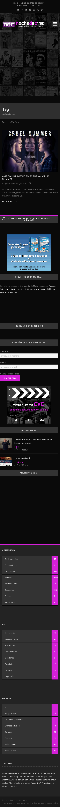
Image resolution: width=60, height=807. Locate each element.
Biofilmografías (11, 559)
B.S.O (16, 447)
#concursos (37, 289)
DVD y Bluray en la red (14, 719)
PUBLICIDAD (22, 6)
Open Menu (55, 24)
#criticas (28, 289)
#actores (15, 289)
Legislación (9, 676)
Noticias (8, 577)
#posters (52, 286)
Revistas (8, 732)
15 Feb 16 (24, 465)
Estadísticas (9, 664)
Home (4, 122)
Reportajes (9, 590)
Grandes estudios (12, 726)
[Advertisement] (30, 66)
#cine (21, 289)
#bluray (51, 289)
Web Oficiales (10, 744)
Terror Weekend (22, 458)
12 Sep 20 (24, 450)
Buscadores (10, 645)
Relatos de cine (11, 583)
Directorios (9, 658)
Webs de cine (10, 750)
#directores (5, 289)
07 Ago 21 (6, 183)
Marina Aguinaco (19, 183)
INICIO (15, 3)
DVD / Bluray (10, 571)
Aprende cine (10, 633)
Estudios (8, 670)
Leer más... (8, 201)
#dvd (45, 289)
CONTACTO (35, 6)
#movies (13, 292)
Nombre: (4, 351)
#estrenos (4, 292)
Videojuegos (10, 602)
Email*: (3, 362)
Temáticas (19, 462)
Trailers (8, 596)
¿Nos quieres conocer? (32, 3)
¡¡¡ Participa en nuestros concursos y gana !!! (29, 219)
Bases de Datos (11, 639)
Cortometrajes (11, 565)
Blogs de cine (10, 713)
